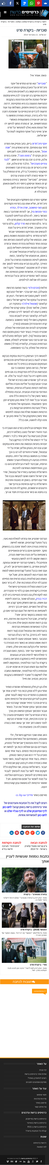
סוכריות (42, 83)
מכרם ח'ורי (33, 287)
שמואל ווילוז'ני (29, 303)
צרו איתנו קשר (40, 1107)
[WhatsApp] (31, 3)
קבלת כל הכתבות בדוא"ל (36, 1131)
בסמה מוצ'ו (25, 155)
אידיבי (29, 795)
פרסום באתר (41, 1103)
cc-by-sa (21, 795)
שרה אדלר (22, 207)
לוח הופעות (41, 1147)
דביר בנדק (41, 598)
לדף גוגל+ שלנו (15, 811)
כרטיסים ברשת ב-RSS (36, 1127)
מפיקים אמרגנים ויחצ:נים (36, 1082)
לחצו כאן (42, 815)
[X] (17, 3)
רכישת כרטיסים (39, 1143)
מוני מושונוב (35, 207)
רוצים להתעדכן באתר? (37, 1078)
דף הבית (42, 1070)
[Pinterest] (38, 3)
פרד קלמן (20, 223)
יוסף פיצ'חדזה (39, 143)
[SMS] (24, 3)
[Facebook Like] (3, 3)
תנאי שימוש (41, 1095)
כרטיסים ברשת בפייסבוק (36, 1119)
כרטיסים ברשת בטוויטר (36, 1123)
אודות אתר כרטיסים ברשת (35, 1074)
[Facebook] (10, 3)
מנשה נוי (36, 211)
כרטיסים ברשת (26, 1158)
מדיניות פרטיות (40, 1099)
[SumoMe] (45, 3)
